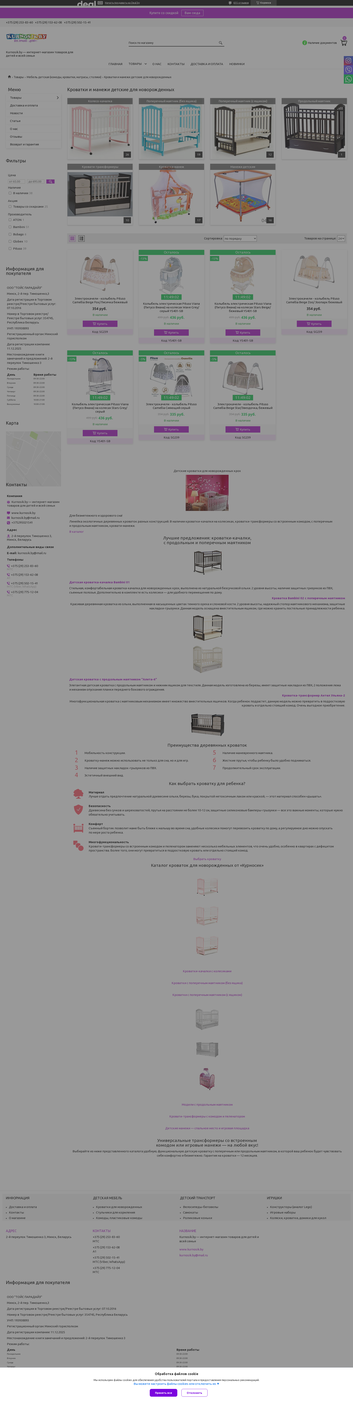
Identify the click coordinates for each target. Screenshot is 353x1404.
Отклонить (194, 1392)
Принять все (163, 1392)
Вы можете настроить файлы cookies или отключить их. (175, 1383)
